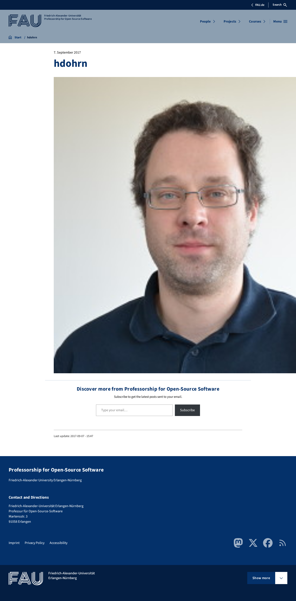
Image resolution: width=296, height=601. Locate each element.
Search (277, 5)
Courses (255, 21)
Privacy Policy (34, 542)
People (205, 21)
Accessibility (58, 542)
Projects (230, 21)
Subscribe (187, 410)
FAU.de (259, 5)
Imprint (14, 542)
